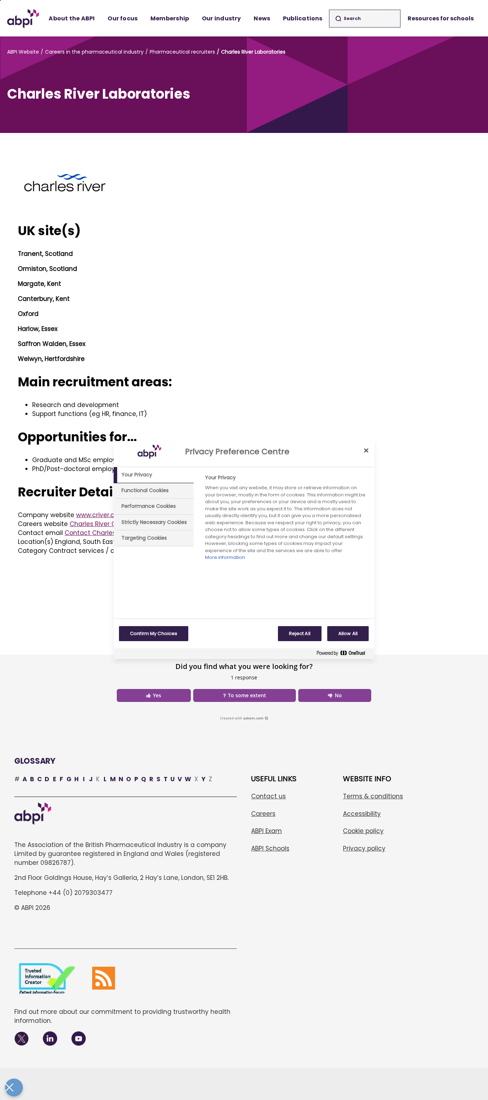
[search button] (338, 19)
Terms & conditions (373, 796)
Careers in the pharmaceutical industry (94, 51)
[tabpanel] (286, 519)
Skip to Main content (0, 0)
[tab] (154, 475)
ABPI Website (23, 51)
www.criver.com (100, 515)
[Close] (366, 450)
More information (225, 557)
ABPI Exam (266, 831)
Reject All (299, 633)
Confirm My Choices (153, 633)
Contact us (268, 796)
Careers (263, 813)
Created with (242, 717)
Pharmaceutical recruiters (182, 51)
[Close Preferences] (14, 1087)
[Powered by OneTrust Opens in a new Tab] (344, 654)
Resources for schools (441, 18)
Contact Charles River (98, 533)
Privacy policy (364, 848)
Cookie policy (363, 831)
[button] (154, 695)
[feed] (103, 978)
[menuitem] (72, 18)
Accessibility (362, 813)
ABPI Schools (270, 848)
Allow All (348, 633)
